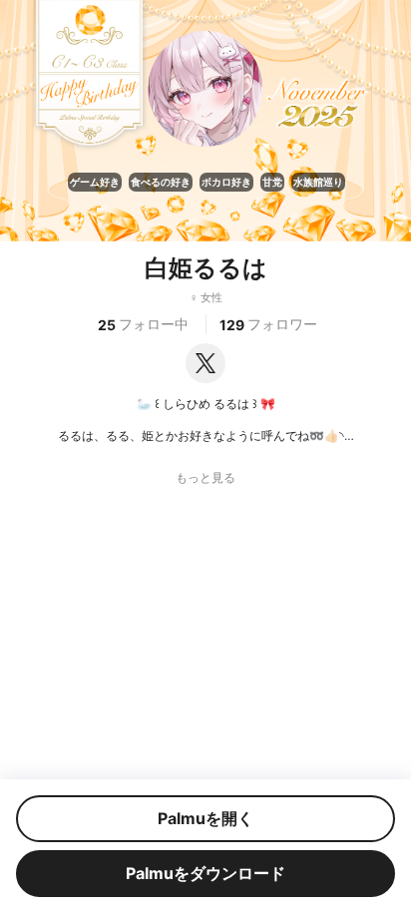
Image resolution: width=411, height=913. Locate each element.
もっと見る (205, 478)
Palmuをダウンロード (205, 873)
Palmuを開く (205, 818)
